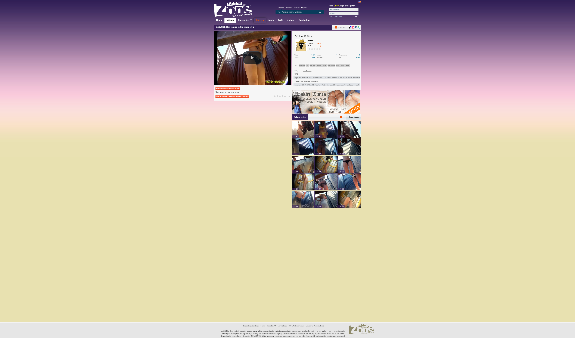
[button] (252, 57)
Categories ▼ (245, 20)
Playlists (304, 8)
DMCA (291, 326)
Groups (297, 8)
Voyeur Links (282, 326)
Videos (230, 20)
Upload (290, 20)
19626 (319, 43)
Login (271, 20)
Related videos (300, 117)
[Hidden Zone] (361, 333)
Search (263, 326)
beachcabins (307, 71)
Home (219, 20)
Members (289, 8)
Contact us (304, 20)
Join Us (260, 20)
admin (310, 40)
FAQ (280, 20)
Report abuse (299, 326)
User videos (354, 117)
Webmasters (318, 326)
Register (351, 6)
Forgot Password (336, 16)
